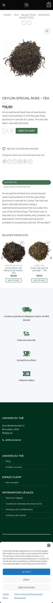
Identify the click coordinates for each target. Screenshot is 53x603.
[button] (48, 545)
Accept (26, 571)
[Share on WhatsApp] (4, 161)
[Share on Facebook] (9, 161)
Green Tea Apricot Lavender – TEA (39, 269)
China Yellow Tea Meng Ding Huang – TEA (14, 270)
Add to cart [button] (13, 280)
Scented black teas (32, 155)
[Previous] (2, 264)
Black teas (28, 15)
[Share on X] (15, 161)
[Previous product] (29, 22)
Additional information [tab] (17, 187)
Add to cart (27, 130)
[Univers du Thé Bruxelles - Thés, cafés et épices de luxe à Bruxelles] (26, 5)
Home (7, 15)
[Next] (50, 264)
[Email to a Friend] (20, 161)
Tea (16, 15)
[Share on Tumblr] (30, 161)
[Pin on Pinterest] (25, 161)
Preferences (26, 587)
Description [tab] (10, 182)
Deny (26, 579)
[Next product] (23, 22)
